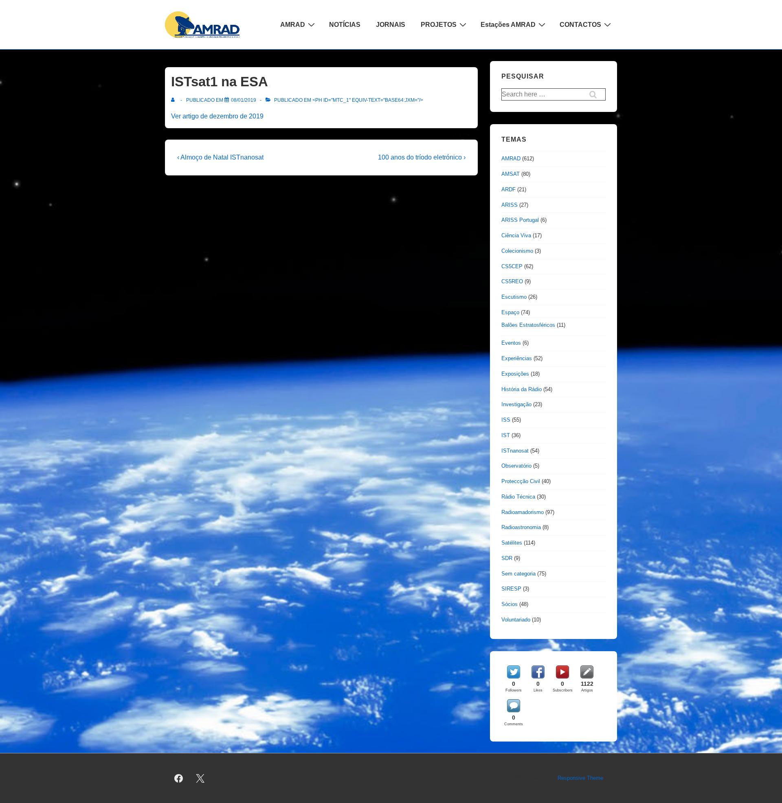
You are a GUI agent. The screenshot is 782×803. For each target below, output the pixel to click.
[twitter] (200, 778)
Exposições (515, 374)
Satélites (511, 543)
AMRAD (292, 24)
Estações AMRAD (508, 24)
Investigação (516, 404)
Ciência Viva (516, 235)
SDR (506, 558)
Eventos (511, 343)
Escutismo (514, 297)
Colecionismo (517, 251)
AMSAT (510, 174)
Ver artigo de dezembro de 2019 (217, 116)
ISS (505, 420)
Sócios (509, 604)
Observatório (516, 466)
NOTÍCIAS (344, 24)
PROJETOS (439, 24)
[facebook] (179, 778)
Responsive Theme (580, 778)
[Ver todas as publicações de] (174, 100)
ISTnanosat (515, 451)
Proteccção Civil (520, 481)
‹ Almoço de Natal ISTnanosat (220, 157)
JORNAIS (390, 24)
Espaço (510, 312)
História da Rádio (521, 389)
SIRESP (511, 589)
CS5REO (512, 281)
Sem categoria (518, 574)
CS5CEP (512, 266)
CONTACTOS (580, 24)
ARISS (509, 205)
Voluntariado (515, 620)
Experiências (516, 358)
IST (505, 435)
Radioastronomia (521, 527)
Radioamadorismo (522, 512)
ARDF (508, 189)
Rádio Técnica (518, 497)
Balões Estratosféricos (528, 325)
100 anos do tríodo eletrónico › (422, 157)
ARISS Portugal (520, 220)
